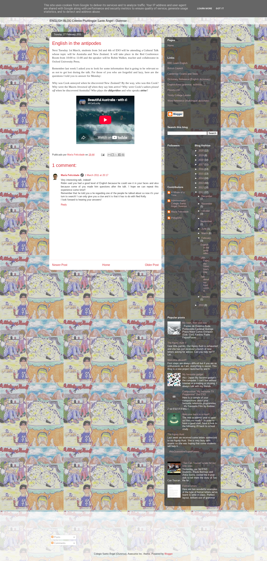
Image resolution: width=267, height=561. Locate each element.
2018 (201, 160)
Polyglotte (176, 217)
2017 (201, 164)
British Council (175, 68)
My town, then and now (194, 322)
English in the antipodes (205, 249)
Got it (220, 8)
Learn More (204, 8)
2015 (201, 173)
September (206, 221)
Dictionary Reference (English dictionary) (188, 79)
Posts (56, 537)
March (205, 233)
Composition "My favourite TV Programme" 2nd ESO (198, 393)
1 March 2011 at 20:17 (96, 175)
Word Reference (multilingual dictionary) (188, 100)
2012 (201, 187)
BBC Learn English (177, 63)
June (204, 228)
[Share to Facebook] (119, 155)
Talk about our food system (205, 283)
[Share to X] (116, 155)
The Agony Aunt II (176, 342)
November (206, 203)
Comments (59, 543)
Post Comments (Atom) (112, 276)
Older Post (152, 264)
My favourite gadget (192, 374)
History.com (173, 90)
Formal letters (189, 486)
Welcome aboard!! (177, 360)
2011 (201, 192)
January (205, 296)
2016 (201, 169)
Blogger (168, 553)
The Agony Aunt (175, 434)
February (206, 238)
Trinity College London (179, 95)
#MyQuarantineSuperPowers (184, 451)
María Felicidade (70, 175)
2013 (201, 183)
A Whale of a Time (178, 194)
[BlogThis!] (112, 155)
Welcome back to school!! (196, 414)
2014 (201, 178)
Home (106, 264)
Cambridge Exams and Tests (182, 73)
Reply (64, 204)
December (206, 196)
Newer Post (59, 264)
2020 (201, 150)
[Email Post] (102, 154)
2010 (201, 305)
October (205, 211)
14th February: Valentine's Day (205, 264)
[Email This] (109, 155)
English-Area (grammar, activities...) (186, 84)
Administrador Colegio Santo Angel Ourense (179, 203)
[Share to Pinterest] (123, 155)
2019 (201, 155)
